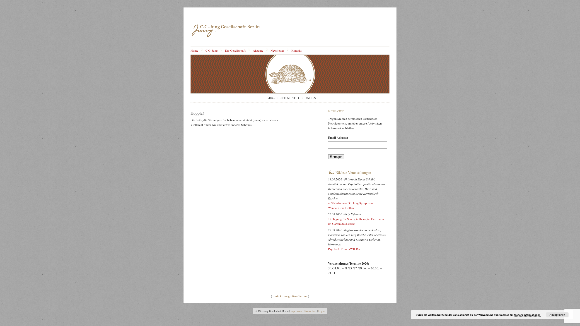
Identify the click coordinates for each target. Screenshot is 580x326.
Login (321, 311)
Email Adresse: (338, 137)
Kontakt (296, 50)
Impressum (296, 311)
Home (194, 50)
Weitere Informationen (527, 314)
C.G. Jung (211, 50)
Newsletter (277, 50)
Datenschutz (310, 311)
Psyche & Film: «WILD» (344, 249)
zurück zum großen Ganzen (290, 296)
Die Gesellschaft (235, 50)
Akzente (258, 50)
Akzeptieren (557, 315)
